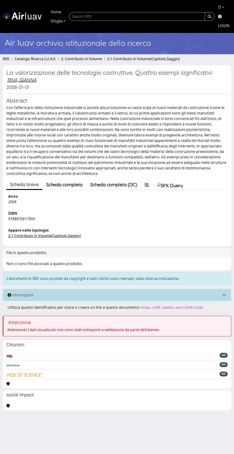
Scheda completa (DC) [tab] (113, 184)
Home (56, 11)
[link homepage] (24, 16)
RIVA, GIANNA (21, 80)
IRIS (6, 58)
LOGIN (223, 25)
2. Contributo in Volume (81, 58)
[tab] (147, 184)
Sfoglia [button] (57, 21)
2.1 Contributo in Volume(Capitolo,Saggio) (143, 58)
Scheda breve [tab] (24, 184)
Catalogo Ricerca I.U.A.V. (35, 58)
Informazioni (22, 295)
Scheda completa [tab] (64, 184)
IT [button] (219, 7)
